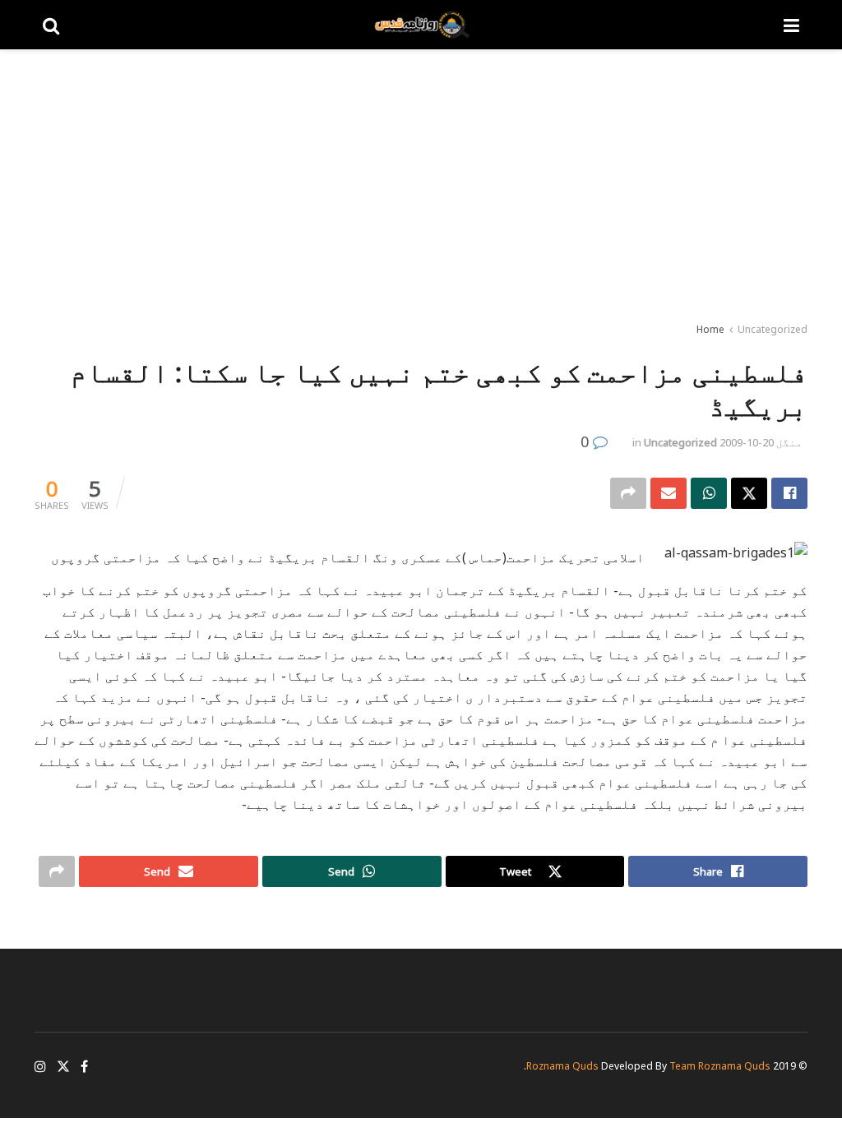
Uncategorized (772, 329)
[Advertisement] (421, 189)
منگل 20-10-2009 (761, 442)
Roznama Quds (562, 1066)
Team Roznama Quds (719, 1066)
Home (710, 329)
